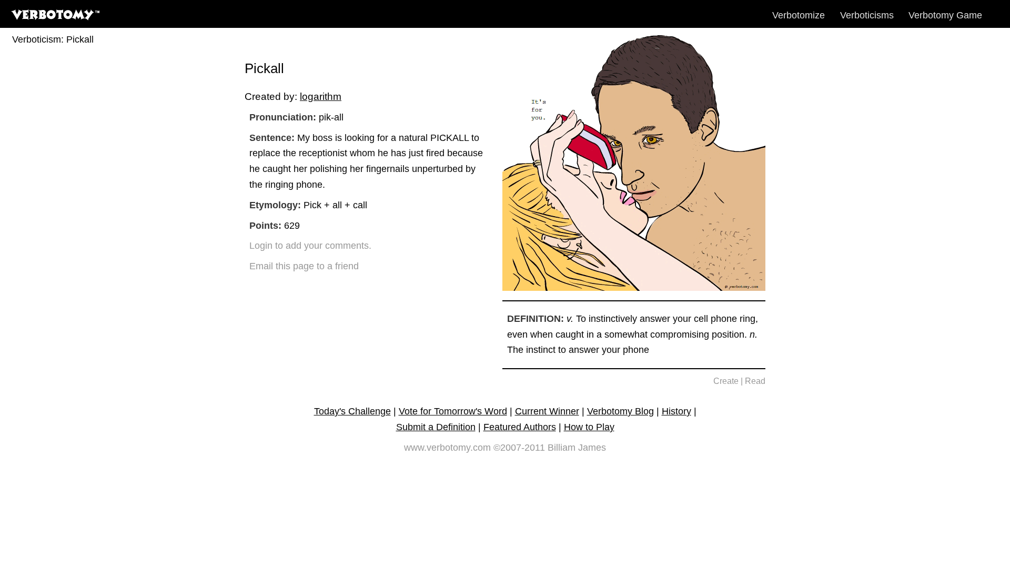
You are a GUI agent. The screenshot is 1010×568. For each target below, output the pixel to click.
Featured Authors (519, 427)
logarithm (320, 96)
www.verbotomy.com (447, 447)
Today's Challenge (352, 411)
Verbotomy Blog (620, 411)
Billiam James (577, 447)
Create (726, 381)
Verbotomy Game (945, 15)
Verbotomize (798, 15)
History (676, 411)
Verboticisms (867, 15)
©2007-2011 (519, 447)
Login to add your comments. (310, 245)
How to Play (589, 427)
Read (755, 381)
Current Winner (547, 411)
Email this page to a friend (304, 266)
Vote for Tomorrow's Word (453, 411)
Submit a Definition (436, 427)
